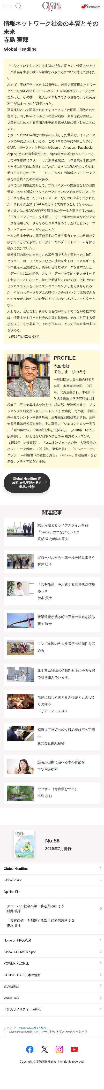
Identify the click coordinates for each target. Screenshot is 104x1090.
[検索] (18, 6)
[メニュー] (7, 6)
